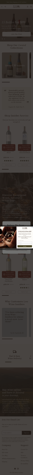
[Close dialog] (32, 227)
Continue (24, 246)
